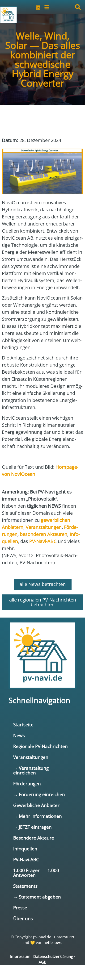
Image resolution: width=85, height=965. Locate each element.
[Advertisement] (39, 118)
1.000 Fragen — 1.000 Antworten (36, 872)
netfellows (52, 942)
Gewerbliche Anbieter (36, 805)
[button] (78, 7)
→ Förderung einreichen (39, 794)
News (19, 735)
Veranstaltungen (30, 757)
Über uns (23, 918)
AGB (42, 962)
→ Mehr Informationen (37, 816)
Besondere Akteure (33, 838)
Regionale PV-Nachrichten (40, 746)
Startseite (23, 724)
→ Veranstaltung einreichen (31, 770)
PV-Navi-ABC (26, 859)
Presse (20, 907)
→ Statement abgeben (37, 897)
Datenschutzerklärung (53, 956)
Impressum (20, 956)
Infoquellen (25, 848)
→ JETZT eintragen (32, 827)
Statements (25, 886)
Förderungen (27, 783)
